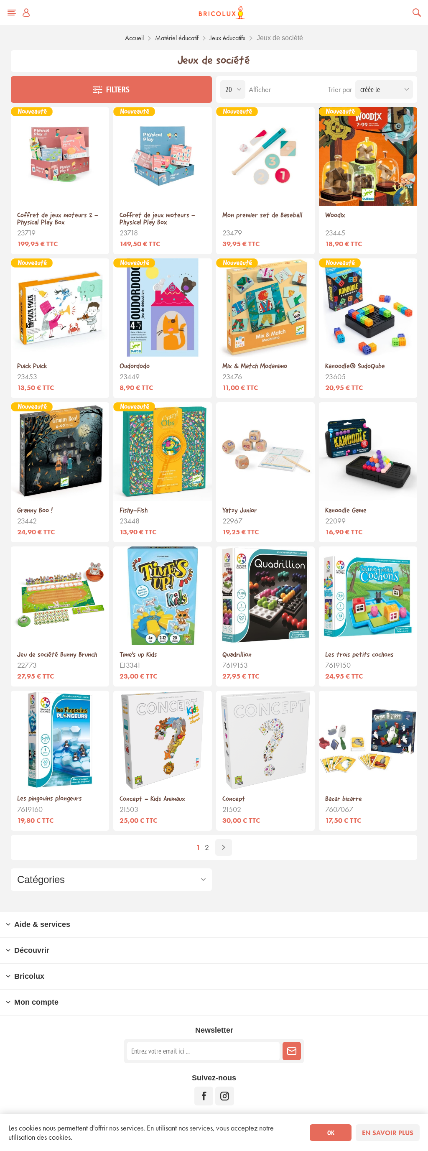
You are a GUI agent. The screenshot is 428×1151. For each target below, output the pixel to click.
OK (330, 1132)
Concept (233, 799)
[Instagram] (224, 1096)
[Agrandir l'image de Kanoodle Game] (368, 451)
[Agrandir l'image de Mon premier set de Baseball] (265, 156)
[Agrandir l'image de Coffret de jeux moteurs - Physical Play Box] (162, 156)
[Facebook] (203, 1096)
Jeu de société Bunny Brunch (57, 654)
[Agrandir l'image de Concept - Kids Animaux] (162, 740)
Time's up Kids (138, 654)
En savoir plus (387, 1133)
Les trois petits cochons (359, 654)
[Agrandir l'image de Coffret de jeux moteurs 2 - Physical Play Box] (60, 156)
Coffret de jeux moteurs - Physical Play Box (157, 219)
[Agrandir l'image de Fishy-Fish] (162, 451)
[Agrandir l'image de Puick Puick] (60, 307)
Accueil (134, 38)
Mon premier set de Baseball (262, 215)
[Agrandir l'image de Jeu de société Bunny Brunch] (60, 595)
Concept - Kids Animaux (152, 799)
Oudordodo (135, 366)
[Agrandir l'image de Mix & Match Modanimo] (265, 307)
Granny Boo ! (35, 510)
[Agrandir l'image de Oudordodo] (162, 307)
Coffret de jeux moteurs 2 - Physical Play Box (57, 219)
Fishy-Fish (134, 510)
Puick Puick (32, 366)
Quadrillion (237, 654)
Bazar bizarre (343, 799)
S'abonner (292, 1051)
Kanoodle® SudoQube (355, 366)
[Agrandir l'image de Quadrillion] (265, 595)
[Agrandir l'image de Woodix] (368, 156)
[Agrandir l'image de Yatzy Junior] (265, 451)
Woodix (335, 215)
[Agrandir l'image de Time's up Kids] (162, 595)
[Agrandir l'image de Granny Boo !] (60, 451)
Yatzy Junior (239, 510)
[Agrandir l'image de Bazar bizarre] (368, 740)
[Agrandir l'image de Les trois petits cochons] (368, 595)
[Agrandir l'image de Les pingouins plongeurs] (60, 740)
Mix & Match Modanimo (254, 366)
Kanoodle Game (346, 510)
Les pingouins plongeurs (49, 798)
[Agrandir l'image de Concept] (265, 740)
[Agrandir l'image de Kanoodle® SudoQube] (368, 307)
